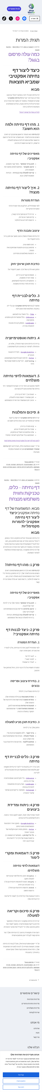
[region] (21, 1071)
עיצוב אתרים (11, 467)
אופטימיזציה (28, 464)
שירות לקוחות (34, 1012)
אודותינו (36, 1028)
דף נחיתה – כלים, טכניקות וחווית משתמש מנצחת (23, 493)
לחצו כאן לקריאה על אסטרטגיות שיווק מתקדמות (21, 440)
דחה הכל (21, 1087)
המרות (13, 464)
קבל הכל (21, 1075)
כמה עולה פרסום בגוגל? (23, 57)
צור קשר (36, 1037)
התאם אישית (21, 1081)
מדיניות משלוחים (33, 1008)
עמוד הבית (33, 31)
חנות (37, 1033)
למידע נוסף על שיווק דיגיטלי (29, 112)
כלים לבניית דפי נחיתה (25, 467)
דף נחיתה (20, 464)
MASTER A (16, 47)
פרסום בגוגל (29, 462)
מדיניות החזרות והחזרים (30, 1003)
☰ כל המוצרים (14, 9)
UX (34, 464)
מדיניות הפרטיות (33, 999)
